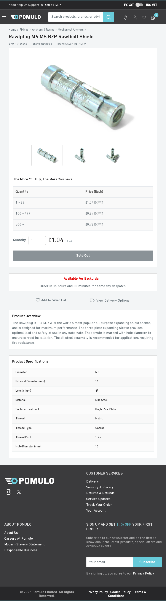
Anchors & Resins (43, 29)
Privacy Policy (143, 573)
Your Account (96, 510)
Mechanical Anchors (71, 29)
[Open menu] (4, 16)
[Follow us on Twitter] (19, 492)
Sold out (83, 255)
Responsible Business (20, 550)
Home (12, 29)
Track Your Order (99, 505)
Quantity (19, 240)
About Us (11, 533)
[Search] (108, 17)
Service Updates (98, 499)
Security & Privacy (100, 487)
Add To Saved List (53, 300)
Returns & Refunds (100, 493)
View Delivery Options (112, 300)
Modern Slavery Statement (24, 544)
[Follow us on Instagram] (8, 492)
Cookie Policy (120, 592)
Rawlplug (46, 44)
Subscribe (147, 562)
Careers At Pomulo (18, 538)
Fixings (24, 29)
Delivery (92, 481)
